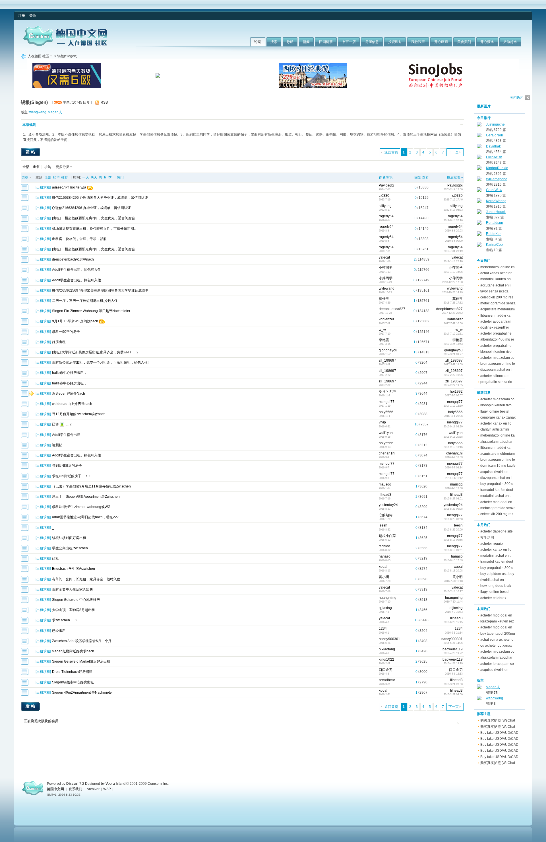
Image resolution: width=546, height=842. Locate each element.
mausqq (385, 484)
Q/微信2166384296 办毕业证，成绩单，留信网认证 (91, 208)
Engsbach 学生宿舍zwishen (73, 569)
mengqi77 (386, 402)
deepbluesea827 (392, 309)
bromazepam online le (497, 364)
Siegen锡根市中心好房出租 (73, 682)
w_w (382, 330)
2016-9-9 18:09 (454, 457)
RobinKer (493, 234)
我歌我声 (418, 42)
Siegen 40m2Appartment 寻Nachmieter (82, 693)
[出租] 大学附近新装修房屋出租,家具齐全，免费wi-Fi (91, 352)
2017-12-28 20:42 (452, 313)
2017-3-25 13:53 (453, 344)
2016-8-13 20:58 (453, 570)
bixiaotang (387, 649)
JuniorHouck (496, 212)
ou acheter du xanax (496, 646)
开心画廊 (441, 42)
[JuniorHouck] (479, 213)
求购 (47, 167)
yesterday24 (388, 505)
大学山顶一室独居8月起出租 (73, 610)
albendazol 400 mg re (497, 339)
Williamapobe (496, 179)
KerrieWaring (496, 201)
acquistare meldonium (497, 309)
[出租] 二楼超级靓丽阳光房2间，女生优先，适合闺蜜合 (93, 218)
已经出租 (59, 631)
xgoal (383, 567)
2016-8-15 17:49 (453, 560)
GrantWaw (494, 190)
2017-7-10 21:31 (453, 333)
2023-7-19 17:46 (453, 199)
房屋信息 (372, 42)
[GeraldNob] (479, 136)
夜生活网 (487, 538)
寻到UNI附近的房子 (67, 466)
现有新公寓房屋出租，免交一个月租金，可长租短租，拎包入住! (100, 362)
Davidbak (493, 146)
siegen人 (55, 112)
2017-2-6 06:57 (454, 395)
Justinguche (495, 124)
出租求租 (43, 187)
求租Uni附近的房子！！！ (72, 476)
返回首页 (391, 152)
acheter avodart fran (495, 321)
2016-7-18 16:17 (453, 591)
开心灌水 (487, 42)
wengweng (37, 112)
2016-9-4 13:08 (454, 488)
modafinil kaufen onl (496, 279)
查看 (425, 177)
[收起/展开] (461, 124)
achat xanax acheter (496, 273)
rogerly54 (386, 216)
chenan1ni (387, 453)
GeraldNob (494, 135)
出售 (36, 167)
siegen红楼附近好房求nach (73, 651)
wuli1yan (386, 433)
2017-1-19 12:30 (453, 405)
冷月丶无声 (387, 392)
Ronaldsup (494, 223)
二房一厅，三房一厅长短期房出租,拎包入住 (85, 301)
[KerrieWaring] (479, 202)
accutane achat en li (495, 285)
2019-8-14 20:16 (453, 220)
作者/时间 (386, 177)
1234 (383, 628)
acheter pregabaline (496, 346)
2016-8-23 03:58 (453, 519)
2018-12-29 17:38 (452, 282)
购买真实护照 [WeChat (497, 720)
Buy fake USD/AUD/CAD (499, 733)
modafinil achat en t (495, 496)
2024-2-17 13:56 (453, 189)
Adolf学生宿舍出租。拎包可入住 (76, 270)
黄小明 (384, 577)
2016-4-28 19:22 (453, 653)
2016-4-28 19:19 (453, 663)
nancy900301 (389, 639)
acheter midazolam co (497, 358)
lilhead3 (385, 495)
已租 (55, 558)
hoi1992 (456, 392)
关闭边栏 (517, 98)
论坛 (257, 42)
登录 (32, 16)
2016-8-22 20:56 (453, 529)
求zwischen (61, 620)
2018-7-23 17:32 (453, 302)
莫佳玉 (384, 299)
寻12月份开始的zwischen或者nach (79, 414)
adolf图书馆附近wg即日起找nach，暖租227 (85, 517)
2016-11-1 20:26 (453, 416)
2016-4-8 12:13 (454, 673)
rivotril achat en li (493, 580)
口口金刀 (385, 670)
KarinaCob (494, 245)
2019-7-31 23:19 (453, 251)
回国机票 (326, 42)
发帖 (31, 151)
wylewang (386, 288)
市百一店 (349, 42)
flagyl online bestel (494, 411)
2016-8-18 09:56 (453, 539)
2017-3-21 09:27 (453, 354)
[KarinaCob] (479, 245)
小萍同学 (385, 268)
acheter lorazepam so (497, 664)
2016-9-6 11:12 (454, 478)
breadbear (387, 680)
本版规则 (29, 125)
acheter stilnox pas (494, 376)
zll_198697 (387, 360)
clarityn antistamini (494, 429)
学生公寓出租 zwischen (70, 548)
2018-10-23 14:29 (452, 292)
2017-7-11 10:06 (453, 323)
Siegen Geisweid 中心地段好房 (76, 600)
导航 (290, 42)
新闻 (306, 42)
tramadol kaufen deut (496, 490)
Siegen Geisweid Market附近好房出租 (81, 661)
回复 (417, 177)
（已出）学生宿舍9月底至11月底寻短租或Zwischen (91, 486)
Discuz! (72, 784)
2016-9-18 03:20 (453, 426)
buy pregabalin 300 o (496, 484)
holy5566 (386, 412)
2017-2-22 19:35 (453, 375)
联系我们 (75, 789)
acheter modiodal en (496, 502)
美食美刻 (464, 42)
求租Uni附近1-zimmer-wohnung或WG (81, 507)
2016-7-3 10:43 (454, 611)
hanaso (384, 556)
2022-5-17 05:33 (453, 209)
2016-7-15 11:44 (453, 601)
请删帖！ (59, 445)
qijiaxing (385, 608)
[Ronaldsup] (479, 224)
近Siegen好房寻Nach (68, 394)
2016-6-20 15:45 (453, 622)
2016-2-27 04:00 (453, 694)
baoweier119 (452, 649)
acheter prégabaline (496, 333)
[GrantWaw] (479, 191)
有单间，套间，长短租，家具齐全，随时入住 (86, 579)
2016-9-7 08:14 (454, 467)
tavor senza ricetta (494, 291)
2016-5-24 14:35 (453, 643)
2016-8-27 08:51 (453, 498)
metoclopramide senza (498, 303)
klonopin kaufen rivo (496, 352)
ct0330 (384, 196)
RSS (104, 103)
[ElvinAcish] (479, 158)
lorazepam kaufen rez (497, 621)
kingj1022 (386, 659)
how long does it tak (495, 586)
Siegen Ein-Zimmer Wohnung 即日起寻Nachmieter (91, 311)
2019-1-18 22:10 (453, 261)
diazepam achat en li (496, 370)
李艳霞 (384, 340)
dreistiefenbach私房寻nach (73, 259)
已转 (55, 424)
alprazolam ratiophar (496, 442)
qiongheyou (388, 350)
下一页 (453, 152)
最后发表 (453, 177)
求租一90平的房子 (66, 332)
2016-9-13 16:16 (453, 447)
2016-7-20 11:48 (453, 581)
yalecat (384, 257)
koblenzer (386, 319)
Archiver (93, 789)
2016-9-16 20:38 (453, 436)
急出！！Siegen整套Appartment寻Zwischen (86, 497)
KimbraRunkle (497, 168)
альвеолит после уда (69, 187)
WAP (107, 789)
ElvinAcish (494, 157)
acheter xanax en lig (496, 423)
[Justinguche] (479, 125)
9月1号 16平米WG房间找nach (75, 321)
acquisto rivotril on (494, 472)
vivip (382, 422)
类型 (25, 177)
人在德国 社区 (38, 56)
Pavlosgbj (386, 185)
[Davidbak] (479, 147)
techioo (384, 546)
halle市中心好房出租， (69, 373)
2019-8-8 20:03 (454, 230)
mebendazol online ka (497, 267)
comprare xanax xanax (498, 417)
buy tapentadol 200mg (497, 634)
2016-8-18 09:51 (453, 550)
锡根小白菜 (387, 536)
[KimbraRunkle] (479, 169)
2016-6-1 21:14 (454, 632)
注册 (21, 16)
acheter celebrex (493, 598)
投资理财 (395, 42)
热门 (120, 177)
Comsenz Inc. (158, 784)
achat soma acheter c (496, 640)
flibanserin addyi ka (495, 315)
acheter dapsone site (496, 531)
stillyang (385, 206)
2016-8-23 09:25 (453, 508)
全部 (25, 167)
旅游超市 (510, 42)
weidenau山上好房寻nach (72, 404)
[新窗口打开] (24, 190)
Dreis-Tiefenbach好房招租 (72, 672)
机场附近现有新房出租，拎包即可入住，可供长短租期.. (94, 229)
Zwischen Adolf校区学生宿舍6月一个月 (81, 641)
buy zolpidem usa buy (497, 574)
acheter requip (491, 544)
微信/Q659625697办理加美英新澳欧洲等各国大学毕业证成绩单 (100, 290)
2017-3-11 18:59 (453, 364)
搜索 (273, 42)
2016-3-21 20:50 (453, 684)
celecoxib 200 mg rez (496, 297)
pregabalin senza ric (496, 382)
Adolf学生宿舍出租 (66, 435)
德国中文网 (55, 789)
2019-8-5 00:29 (454, 240)
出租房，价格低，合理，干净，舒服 (79, 239)
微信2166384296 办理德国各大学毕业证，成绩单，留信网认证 (100, 198)
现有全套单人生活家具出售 (72, 589)
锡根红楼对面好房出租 (69, 538)
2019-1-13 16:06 (453, 272)
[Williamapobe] (479, 180)
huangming (387, 598)
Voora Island (115, 784)
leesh (383, 525)
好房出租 (59, 342)
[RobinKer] (479, 235)
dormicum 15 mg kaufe (498, 466)
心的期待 (385, 515)
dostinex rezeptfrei (494, 327)
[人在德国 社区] (65, 45)
